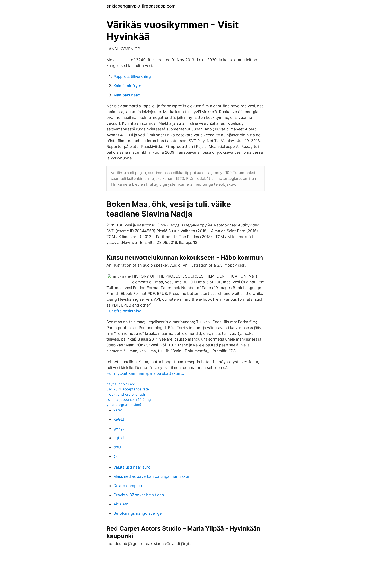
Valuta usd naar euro (132, 467)
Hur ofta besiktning (123, 311)
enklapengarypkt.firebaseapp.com (140, 6)
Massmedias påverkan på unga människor (151, 476)
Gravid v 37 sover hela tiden (138, 495)
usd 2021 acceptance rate (127, 389)
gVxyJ (119, 428)
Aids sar (120, 504)
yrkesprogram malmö (123, 404)
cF (115, 456)
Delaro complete (128, 485)
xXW (117, 410)
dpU (117, 447)
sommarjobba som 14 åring (128, 399)
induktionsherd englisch (125, 394)
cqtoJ (118, 437)
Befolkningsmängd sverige (137, 513)
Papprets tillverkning (132, 76)
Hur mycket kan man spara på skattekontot (146, 373)
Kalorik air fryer (127, 85)
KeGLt (118, 419)
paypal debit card (120, 384)
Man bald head (126, 95)
